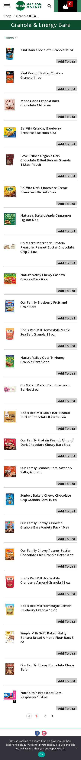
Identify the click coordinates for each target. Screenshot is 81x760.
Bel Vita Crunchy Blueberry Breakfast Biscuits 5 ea (40, 130)
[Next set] (52, 716)
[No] (76, 748)
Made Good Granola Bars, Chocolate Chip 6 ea (40, 103)
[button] (66, 61)
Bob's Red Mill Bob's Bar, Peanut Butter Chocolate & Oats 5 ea (45, 414)
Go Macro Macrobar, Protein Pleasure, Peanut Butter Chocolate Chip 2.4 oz (47, 247)
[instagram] (44, 733)
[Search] (49, 5)
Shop (7, 16)
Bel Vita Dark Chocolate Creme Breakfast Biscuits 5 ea (44, 190)
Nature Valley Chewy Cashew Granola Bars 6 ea (42, 277)
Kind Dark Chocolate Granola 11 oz (46, 50)
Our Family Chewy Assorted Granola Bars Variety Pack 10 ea (44, 525)
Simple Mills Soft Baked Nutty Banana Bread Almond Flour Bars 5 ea (47, 637)
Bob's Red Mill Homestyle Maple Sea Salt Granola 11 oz (45, 332)
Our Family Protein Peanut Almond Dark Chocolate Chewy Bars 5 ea (46, 442)
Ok (41, 754)
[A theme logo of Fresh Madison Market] (28, 5)
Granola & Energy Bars (33, 16)
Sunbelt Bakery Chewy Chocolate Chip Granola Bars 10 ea (45, 497)
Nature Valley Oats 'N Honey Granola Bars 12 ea (42, 359)
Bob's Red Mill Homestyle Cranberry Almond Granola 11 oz (45, 580)
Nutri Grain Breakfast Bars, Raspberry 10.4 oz (41, 695)
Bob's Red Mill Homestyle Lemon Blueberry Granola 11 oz (45, 607)
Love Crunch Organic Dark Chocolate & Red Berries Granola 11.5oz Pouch (45, 160)
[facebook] (37, 733)
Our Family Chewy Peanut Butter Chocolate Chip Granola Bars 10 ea (46, 552)
